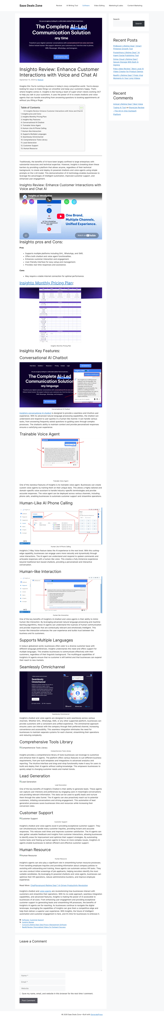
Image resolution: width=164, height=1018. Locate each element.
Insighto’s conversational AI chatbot (35, 413)
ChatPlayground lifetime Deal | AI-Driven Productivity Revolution (59, 885)
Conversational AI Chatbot (33, 122)
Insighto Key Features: (32, 120)
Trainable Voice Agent (32, 125)
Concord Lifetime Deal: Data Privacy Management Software (44, 925)
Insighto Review (28, 922)
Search (116, 19)
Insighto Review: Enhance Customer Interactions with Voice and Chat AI (54, 111)
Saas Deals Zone (31, 5)
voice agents (45, 891)
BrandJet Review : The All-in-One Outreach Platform (128, 110)
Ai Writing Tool (72, 5)
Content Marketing (135, 5)
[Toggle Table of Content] (80, 108)
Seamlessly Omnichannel (33, 137)
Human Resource (30, 148)
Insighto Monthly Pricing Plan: (35, 117)
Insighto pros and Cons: (31, 114)
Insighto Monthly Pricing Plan (46, 283)
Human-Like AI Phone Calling (34, 128)
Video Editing (99, 5)
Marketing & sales (116, 5)
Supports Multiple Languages (34, 134)
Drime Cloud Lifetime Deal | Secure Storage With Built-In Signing (126, 62)
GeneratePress (97, 1014)
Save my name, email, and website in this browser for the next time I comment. (57, 993)
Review (59, 5)
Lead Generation (30, 143)
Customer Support (30, 146)
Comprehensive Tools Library (35, 140)
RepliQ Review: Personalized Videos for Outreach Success (44, 927)
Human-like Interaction (31, 131)
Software (86, 5)
